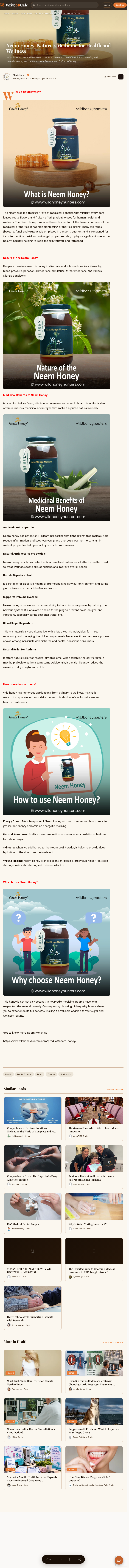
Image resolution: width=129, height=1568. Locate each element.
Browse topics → (115, 1089)
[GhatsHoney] (6, 76)
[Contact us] (119, 1560)
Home (6, 14)
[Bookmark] (70, 1559)
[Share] (80, 1559)
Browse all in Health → (113, 1342)
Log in (107, 5)
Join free (120, 5)
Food (39, 1074)
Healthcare (66, 1074)
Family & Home (24, 1074)
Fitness (51, 1074)
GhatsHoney (19, 75)
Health (15, 14)
